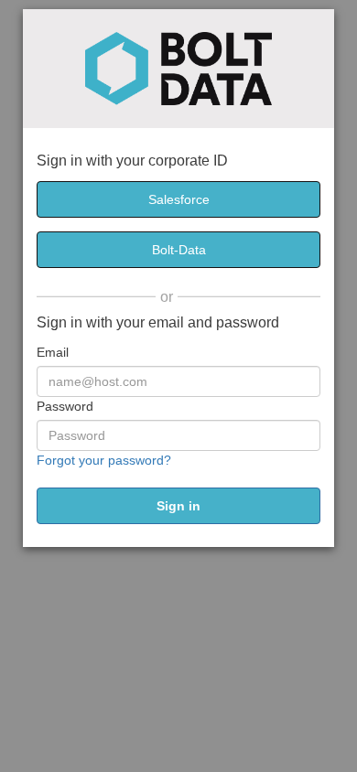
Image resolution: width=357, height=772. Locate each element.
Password (65, 406)
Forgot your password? (104, 460)
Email (53, 352)
